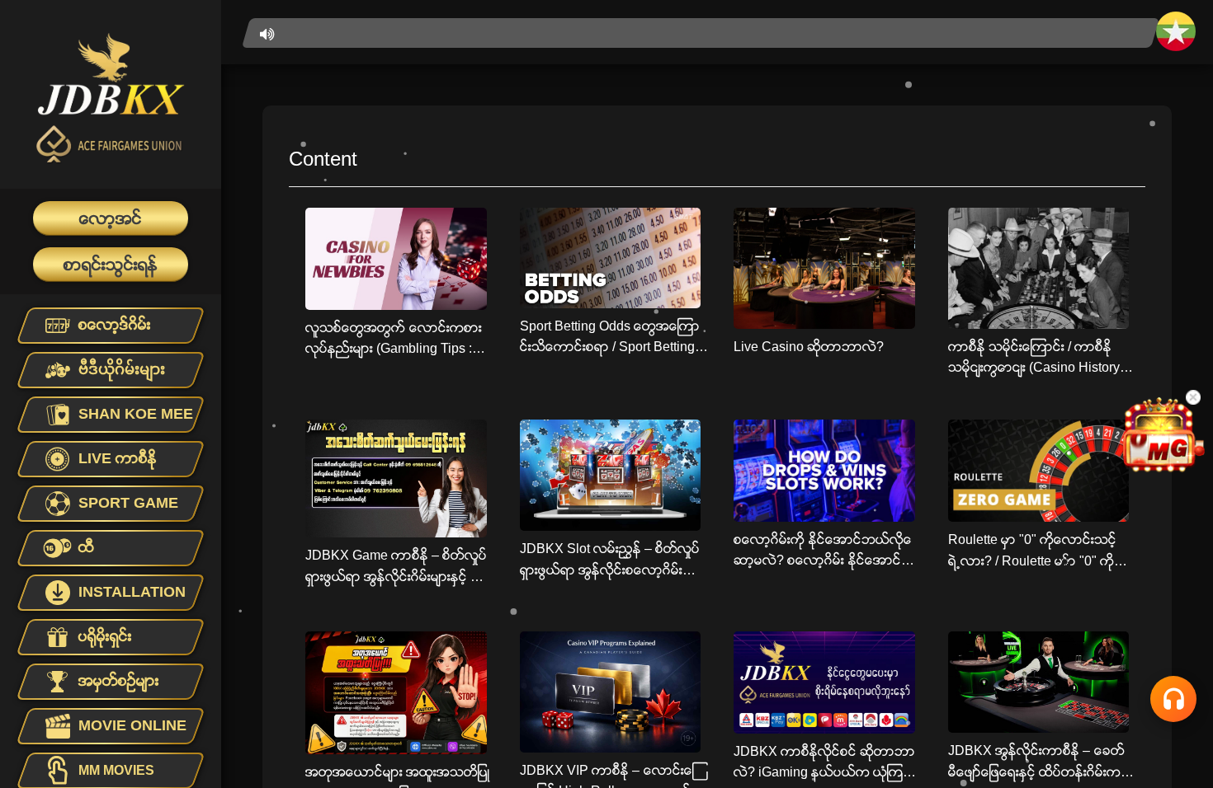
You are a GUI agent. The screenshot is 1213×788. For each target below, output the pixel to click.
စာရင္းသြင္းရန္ (111, 265)
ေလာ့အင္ (110, 218)
